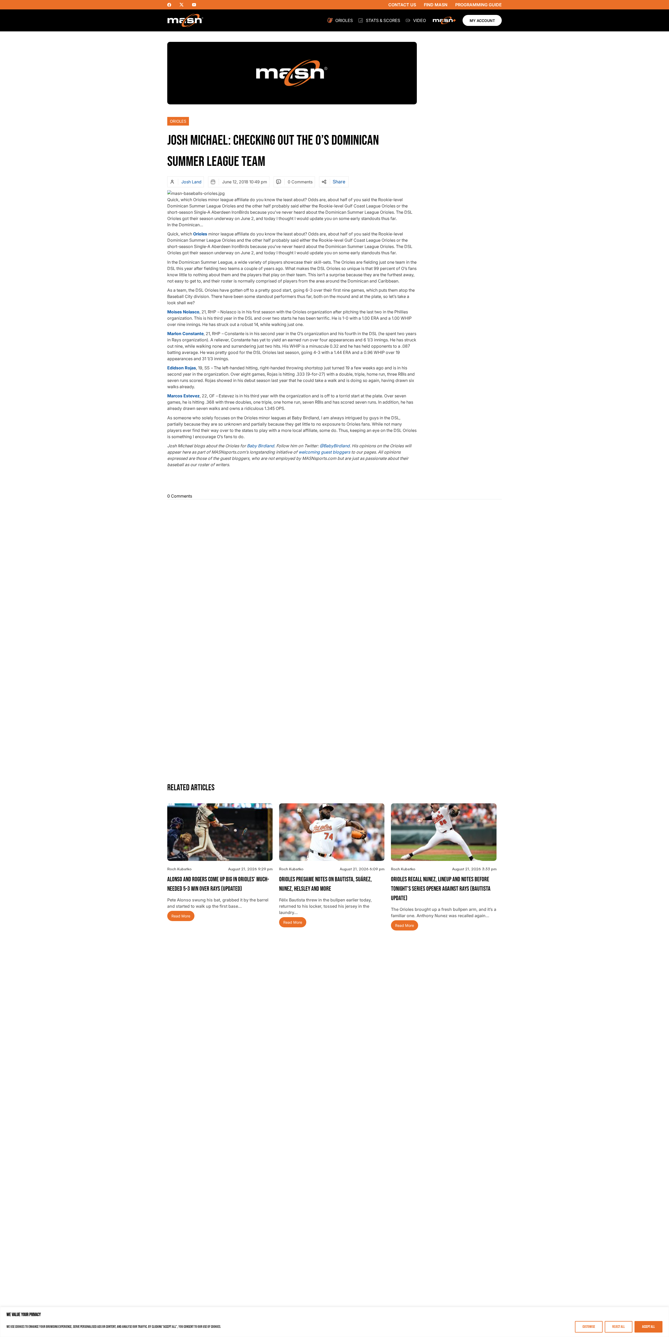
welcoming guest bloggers (324, 452)
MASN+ (444, 20)
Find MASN (435, 4)
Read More (180, 916)
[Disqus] (334, 569)
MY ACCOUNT (482, 20)
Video (419, 20)
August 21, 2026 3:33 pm (474, 869)
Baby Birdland (260, 445)
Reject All (618, 1326)
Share (339, 181)
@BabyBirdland (335, 445)
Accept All (648, 1326)
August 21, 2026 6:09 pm (362, 869)
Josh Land (191, 181)
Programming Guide (478, 4)
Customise (589, 1326)
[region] (334, 1322)
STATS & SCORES (383, 20)
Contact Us (402, 4)
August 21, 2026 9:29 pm (250, 869)
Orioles (344, 20)
